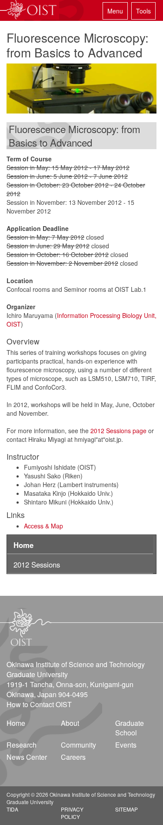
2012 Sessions (36, 564)
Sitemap (126, 809)
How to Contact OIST (39, 704)
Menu (115, 11)
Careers (73, 757)
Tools (143, 11)
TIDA (12, 809)
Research (22, 745)
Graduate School (129, 728)
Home (23, 545)
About (70, 723)
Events (125, 745)
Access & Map (43, 525)
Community (78, 745)
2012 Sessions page (118, 430)
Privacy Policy (72, 812)
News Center (27, 757)
